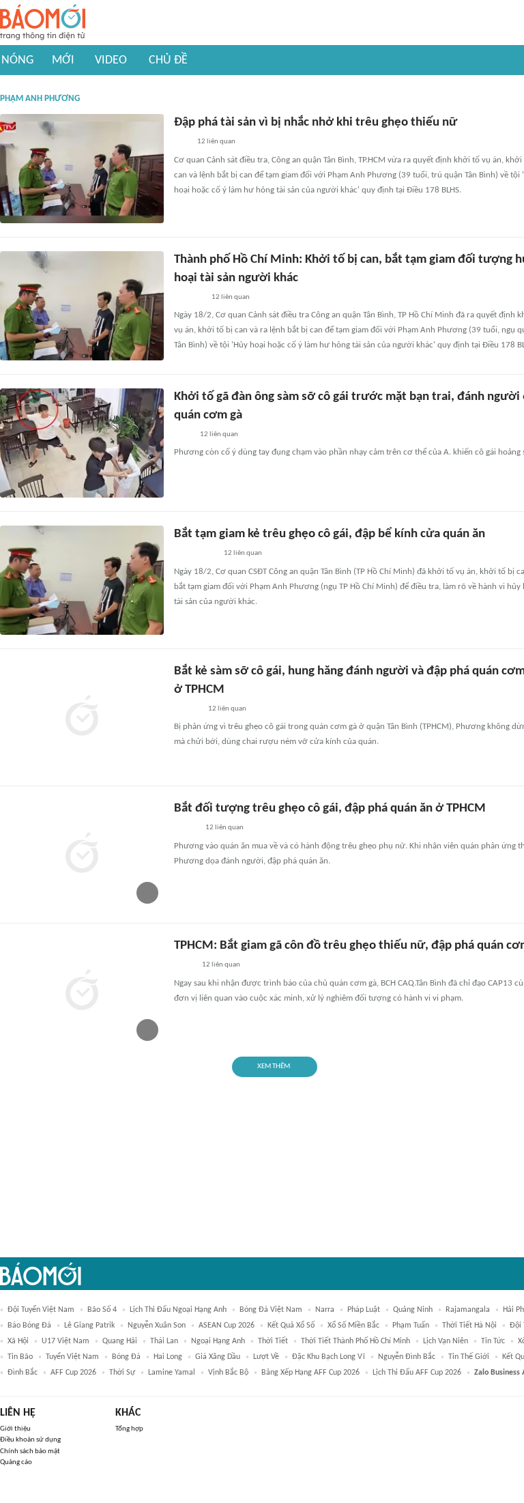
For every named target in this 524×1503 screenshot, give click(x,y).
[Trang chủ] (42, 23)
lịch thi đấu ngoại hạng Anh (178, 1310)
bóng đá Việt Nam (270, 1310)
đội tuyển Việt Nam (41, 1310)
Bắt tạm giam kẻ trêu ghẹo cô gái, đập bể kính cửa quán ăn (329, 534)
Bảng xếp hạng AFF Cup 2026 (310, 1373)
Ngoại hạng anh (218, 1341)
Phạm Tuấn (410, 1325)
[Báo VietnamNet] (185, 829)
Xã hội (18, 1341)
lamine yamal (171, 1373)
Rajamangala (468, 1310)
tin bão (20, 1357)
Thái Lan (164, 1341)
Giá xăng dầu (217, 1357)
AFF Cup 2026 (73, 1373)
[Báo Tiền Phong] (187, 709)
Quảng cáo (16, 1462)
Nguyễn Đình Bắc (406, 1357)
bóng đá (126, 1357)
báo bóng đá (29, 1325)
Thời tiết (273, 1341)
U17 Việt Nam (65, 1341)
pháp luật (363, 1310)
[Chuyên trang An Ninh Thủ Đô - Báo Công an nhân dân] (181, 143)
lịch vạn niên (445, 1341)
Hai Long (168, 1357)
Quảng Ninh (413, 1310)
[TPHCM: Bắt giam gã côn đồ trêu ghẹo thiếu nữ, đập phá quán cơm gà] (82, 991)
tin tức (493, 1341)
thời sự (122, 1373)
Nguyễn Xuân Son (157, 1325)
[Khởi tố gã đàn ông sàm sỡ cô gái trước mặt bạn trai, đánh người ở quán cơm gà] (82, 443)
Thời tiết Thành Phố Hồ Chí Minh (355, 1341)
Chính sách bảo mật (30, 1451)
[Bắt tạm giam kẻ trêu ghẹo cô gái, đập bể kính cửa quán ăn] (82, 580)
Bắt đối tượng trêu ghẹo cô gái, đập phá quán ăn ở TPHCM (330, 808)
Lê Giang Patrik (89, 1325)
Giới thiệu (15, 1429)
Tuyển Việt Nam (72, 1357)
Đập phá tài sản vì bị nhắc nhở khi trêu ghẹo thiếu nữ (315, 122)
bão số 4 (102, 1310)
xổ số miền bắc (353, 1325)
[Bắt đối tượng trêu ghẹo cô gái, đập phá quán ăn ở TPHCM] (82, 854)
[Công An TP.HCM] (184, 966)
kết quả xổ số (291, 1325)
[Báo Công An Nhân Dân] (195, 554)
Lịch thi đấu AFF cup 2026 (417, 1373)
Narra (324, 1310)
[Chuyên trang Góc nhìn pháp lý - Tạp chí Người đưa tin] (183, 435)
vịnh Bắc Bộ (228, 1373)
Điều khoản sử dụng (30, 1440)
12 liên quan (216, 141)
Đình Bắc (23, 1373)
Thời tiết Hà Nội (469, 1325)
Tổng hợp (129, 1429)
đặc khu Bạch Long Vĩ (328, 1357)
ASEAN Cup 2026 (226, 1325)
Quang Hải (119, 1341)
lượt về (266, 1357)
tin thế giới (468, 1357)
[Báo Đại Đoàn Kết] (188, 298)
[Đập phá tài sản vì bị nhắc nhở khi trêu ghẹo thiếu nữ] (82, 168)
